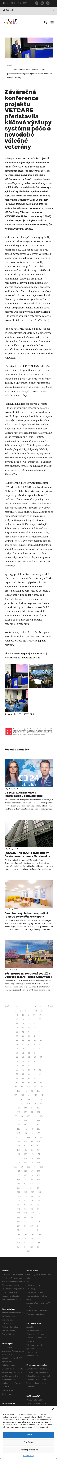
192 (38, 1175)
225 (18, 1213)
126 (18, 1112)
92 (40, 1078)
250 (25, 1238)
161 (25, 1146)
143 (18, 1129)
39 (23, 1036)
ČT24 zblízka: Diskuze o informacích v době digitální (24, 794)
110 (35, 1095)
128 (32, 1112)
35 (29, 1032)
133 (35, 1116)
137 (32, 1120)
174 (32, 1158)
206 (25, 1192)
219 (31, 1205)
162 (32, 1146)
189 (18, 1175)
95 (29, 1082)
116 (41, 1099)
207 (32, 1192)
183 (35, 1167)
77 (40, 1066)
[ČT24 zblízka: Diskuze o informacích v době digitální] (29, 773)
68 (17, 1061)
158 (32, 1141)
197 (18, 1184)
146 (38, 1129)
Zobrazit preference (28, 1450)
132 (28, 1116)
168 (18, 1154)
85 (29, 1074)
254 (25, 1243)
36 (34, 1032)
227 (32, 1213)
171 (38, 1154)
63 (17, 1057)
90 (29, 1078)
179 (38, 1162)
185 (19, 1171)
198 (25, 1184)
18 (17, 1019)
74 (23, 1066)
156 (18, 1141)
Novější (8, 1006)
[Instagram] (42, 3)
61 (35, 1053)
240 (39, 1226)
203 (31, 1188)
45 (29, 1040)
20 (29, 1019)
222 (25, 1209)
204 (39, 1188)
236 (38, 1221)
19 (23, 1019)
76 (34, 1066)
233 (18, 1221)
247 (32, 1234)
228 (38, 1213)
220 (38, 1205)
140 (25, 1124)
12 (41, 1011)
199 (31, 1184)
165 (25, 1150)
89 (23, 1078)
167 (38, 1150)
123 (25, 1108)
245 (18, 1234)
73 (17, 1066)
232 (38, 1217)
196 (38, 1179)
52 (40, 1044)
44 (23, 1040)
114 (28, 1099)
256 (38, 1243)
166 (32, 1150)
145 (32, 1129)
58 (17, 1053)
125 (38, 1108)
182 (28, 1167)
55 (29, 1049)
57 (40, 1049)
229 (18, 1217)
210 (25, 1196)
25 (29, 1023)
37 (40, 1032)
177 (25, 1162)
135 (19, 1120)
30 (29, 1028)
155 (41, 1137)
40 (29, 1036)
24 (23, 1023)
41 (35, 1036)
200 (38, 1184)
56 (34, 1049)
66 (35, 1057)
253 (18, 1243)
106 (38, 1091)
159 (38, 1141)
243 (31, 1230)
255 (32, 1243)
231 (32, 1217)
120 (35, 1104)
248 (39, 1234)
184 (41, 1167)
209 (19, 1196)
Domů (9, 65)
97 (41, 1082)
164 (18, 1150)
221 (18, 1209)
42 (40, 1036)
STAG (25, 3)
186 (25, 1171)
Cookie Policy (28, 1456)
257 (18, 1247)
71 (35, 1061)
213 (18, 1201)
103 (18, 1091)
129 (38, 1112)
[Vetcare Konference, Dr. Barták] (16, 676)
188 (38, 1171)
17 (40, 1015)
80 (29, 1070)
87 (40, 1074)
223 (31, 1209)
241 (18, 1230)
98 (16, 1087)
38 (17, 1036)
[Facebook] (36, 3)
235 (32, 1221)
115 (35, 1099)
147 (18, 1133)
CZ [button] (4, 3)
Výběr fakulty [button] (8, 10)
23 (17, 1023)
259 (31, 1247)
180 (15, 1167)
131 (22, 1116)
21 (34, 1019)
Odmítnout (28, 1442)
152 (22, 1137)
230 (25, 1217)
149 (32, 1133)
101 (34, 1087)
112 (16, 1099)
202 (25, 1188)
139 (18, 1124)
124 (32, 1108)
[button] (52, 1409)
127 (25, 1112)
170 (32, 1154)
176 (18, 1162)
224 (38, 1209)
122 (19, 1108)
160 (18, 1146)
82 (40, 1070)
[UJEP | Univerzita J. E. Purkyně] (10, 21)
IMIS (19, 3)
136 (25, 1120)
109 (29, 1095)
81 (34, 1070)
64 (23, 1057)
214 (25, 1201)
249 (18, 1238)
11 (36, 1011)
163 (38, 1146)
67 (41, 1057)
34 (23, 1032)
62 (40, 1053)
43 (17, 1040)
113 (22, 1099)
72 (40, 1061)
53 (17, 1049)
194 (25, 1179)
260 (39, 1247)
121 (41, 1104)
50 (29, 1044)
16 (34, 1015)
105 (32, 1091)
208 (39, 1192)
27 (40, 1023)
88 (17, 1078)
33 (17, 1032)
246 (25, 1234)
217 (18, 1205)
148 (25, 1133)
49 (23, 1044)
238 (25, 1226)
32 (40, 1028)
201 (18, 1188)
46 (35, 1040)
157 (25, 1141)
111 (42, 1095)
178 (32, 1162)
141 (32, 1124)
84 (23, 1074)
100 (28, 1087)
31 (34, 1028)
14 (23, 1015)
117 (16, 1104)
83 (17, 1074)
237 (18, 1226)
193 (18, 1179)
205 (18, 1192)
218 (25, 1205)
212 (38, 1196)
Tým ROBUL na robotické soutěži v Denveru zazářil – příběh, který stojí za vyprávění (28, 977)
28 (17, 1028)
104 (25, 1091)
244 (39, 1230)
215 (32, 1201)
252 (38, 1238)
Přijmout (28, 1435)
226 (25, 1213)
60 (29, 1053)
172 (19, 1158)
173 (25, 1158)
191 (32, 1175)
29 (23, 1028)
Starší (50, 1006)
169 (25, 1154)
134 (41, 1116)
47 (41, 1040)
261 (28, 1251)
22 (40, 1019)
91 (35, 1078)
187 (32, 1171)
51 (35, 1044)
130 (15, 1116)
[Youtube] (48, 3)
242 (25, 1230)
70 (29, 1061)
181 (22, 1167)
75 (29, 1066)
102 (41, 1087)
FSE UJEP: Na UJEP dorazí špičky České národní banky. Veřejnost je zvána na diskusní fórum (27, 856)
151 (15, 1137)
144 (25, 1129)
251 (32, 1238)
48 (17, 1044)
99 (22, 1087)
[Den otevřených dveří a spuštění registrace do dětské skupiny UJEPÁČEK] (29, 894)
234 (25, 1221)
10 (31, 1011)
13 (17, 1015)
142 (38, 1124)
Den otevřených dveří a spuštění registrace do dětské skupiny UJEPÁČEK (26, 916)
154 (35, 1137)
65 (29, 1057)
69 (23, 1061)
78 (17, 1070)
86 (34, 1074)
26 (34, 1023)
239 (31, 1226)
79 (23, 1070)
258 (25, 1247)
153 (28, 1137)
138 (38, 1120)
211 (32, 1196)
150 (38, 1133)
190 (25, 1175)
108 (22, 1095)
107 (15, 1095)
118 (22, 1104)
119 (28, 1104)
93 (17, 1082)
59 (23, 1053)
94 (23, 1082)
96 (35, 1082)
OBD (13, 3)
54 (23, 1049)
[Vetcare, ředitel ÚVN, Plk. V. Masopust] (16, 700)
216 (38, 1201)
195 (32, 1179)
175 (38, 1158)
